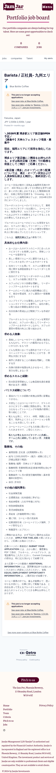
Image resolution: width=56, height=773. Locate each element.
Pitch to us (8, 720)
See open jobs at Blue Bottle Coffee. (27, 101)
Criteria (7, 716)
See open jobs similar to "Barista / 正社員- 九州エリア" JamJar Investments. (30, 106)
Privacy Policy (46, 705)
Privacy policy (21, 660)
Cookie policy (34, 660)
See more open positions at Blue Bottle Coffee (28, 632)
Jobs (5, 724)
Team (6, 713)
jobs (4, 58)
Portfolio (7, 709)
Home (6, 705)
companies (16, 58)
